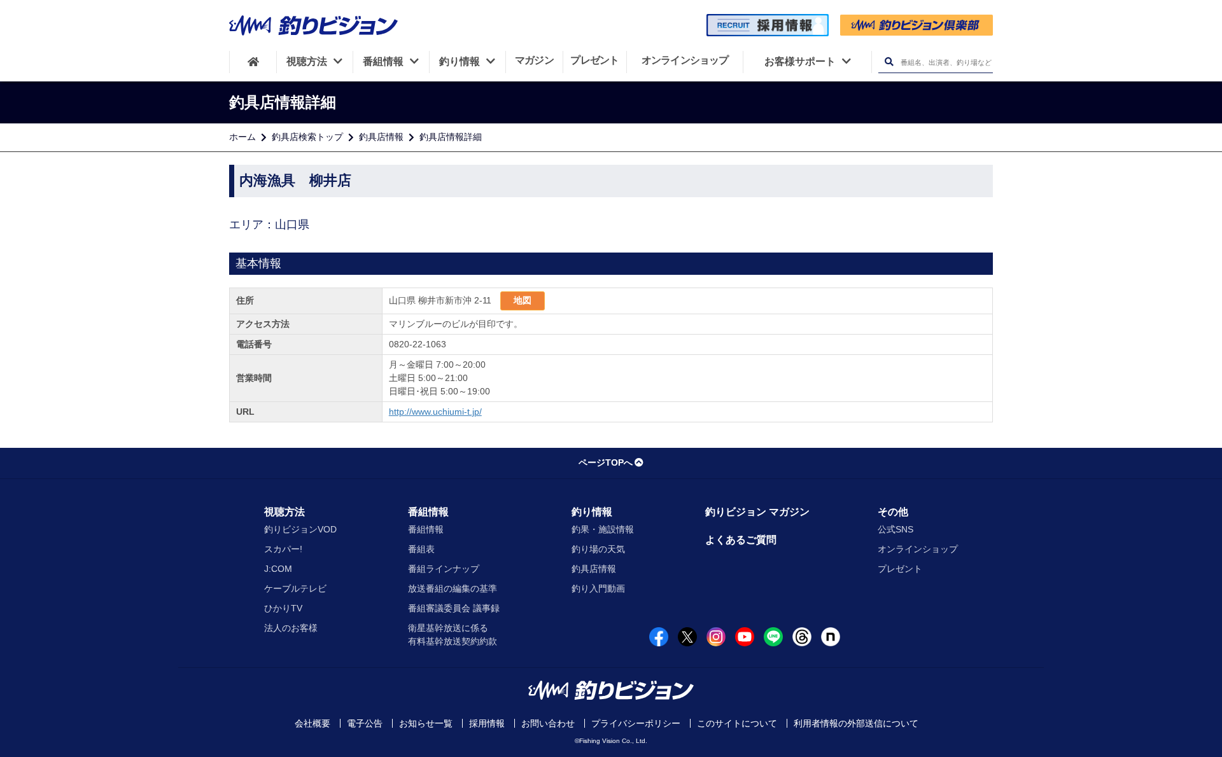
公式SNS (895, 529)
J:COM (278, 569)
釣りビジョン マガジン (757, 511)
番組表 (421, 549)
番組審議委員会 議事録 (454, 608)
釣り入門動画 (598, 588)
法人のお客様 (291, 628)
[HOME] (253, 62)
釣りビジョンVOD (300, 529)
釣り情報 (592, 511)
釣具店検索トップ (307, 137)
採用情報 (487, 723)
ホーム (242, 137)
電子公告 (365, 723)
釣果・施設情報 (603, 529)
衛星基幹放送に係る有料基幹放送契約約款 (452, 634)
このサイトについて (737, 723)
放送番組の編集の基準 (452, 588)
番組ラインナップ (443, 569)
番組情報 (428, 511)
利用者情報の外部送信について (856, 723)
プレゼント (900, 569)
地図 (522, 300)
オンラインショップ (918, 549)
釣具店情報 (381, 137)
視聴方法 (284, 511)
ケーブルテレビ (295, 588)
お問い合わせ (548, 723)
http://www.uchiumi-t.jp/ (435, 411)
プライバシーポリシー (635, 723)
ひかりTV (283, 608)
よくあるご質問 (740, 539)
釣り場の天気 (598, 549)
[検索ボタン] (889, 62)
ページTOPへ (606, 462)
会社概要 (312, 723)
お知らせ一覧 (426, 723)
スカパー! (283, 549)
